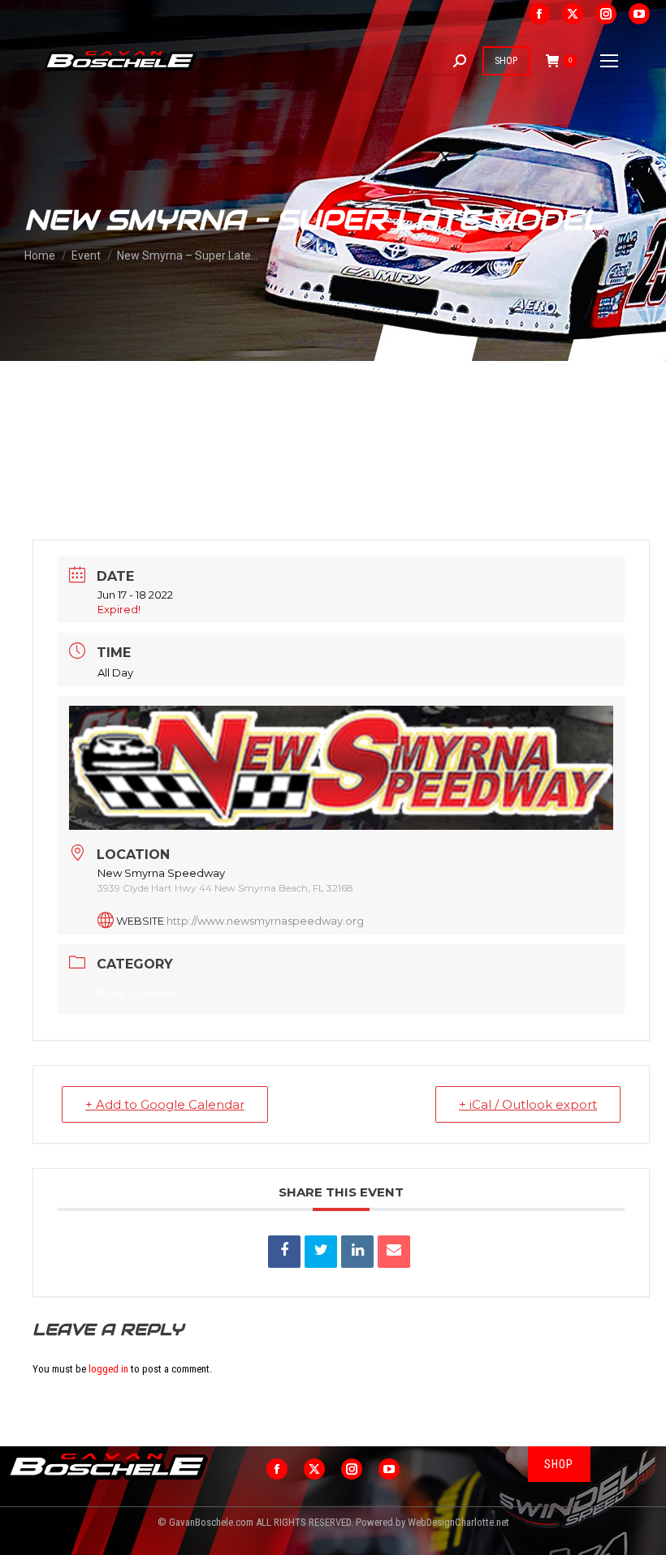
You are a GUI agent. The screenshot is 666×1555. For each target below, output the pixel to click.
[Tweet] (321, 1251)
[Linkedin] (357, 1251)
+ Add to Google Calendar (164, 1104)
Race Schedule (138, 992)
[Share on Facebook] (284, 1251)
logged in (108, 1369)
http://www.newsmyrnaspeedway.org (265, 920)
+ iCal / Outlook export (528, 1104)
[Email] (394, 1251)
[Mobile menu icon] (609, 61)
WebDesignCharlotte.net (458, 1522)
